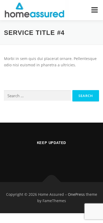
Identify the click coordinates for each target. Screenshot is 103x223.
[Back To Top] (51, 182)
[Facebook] (52, 156)
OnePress (76, 194)
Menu (94, 9)
